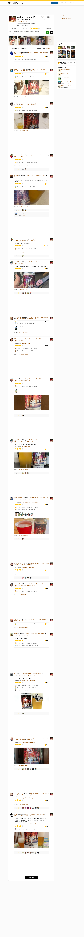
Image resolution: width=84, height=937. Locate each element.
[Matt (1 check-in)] (73, 52)
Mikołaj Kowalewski (19, 103)
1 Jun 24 (16, 765)
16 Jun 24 (16, 574)
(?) (68, 62)
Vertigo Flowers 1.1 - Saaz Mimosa (37, 52)
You (52, 48)
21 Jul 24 (16, 354)
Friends (48, 48)
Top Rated (27, 3)
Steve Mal (20, 213)
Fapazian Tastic (18, 239)
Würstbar (27, 635)
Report (24, 215)
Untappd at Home (30, 441)
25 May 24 (16, 849)
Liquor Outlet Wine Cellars (28, 680)
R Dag (16, 339)
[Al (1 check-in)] (64, 56)
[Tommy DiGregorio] (25, 293)
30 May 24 (16, 804)
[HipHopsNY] (23, 713)
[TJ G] (23, 769)
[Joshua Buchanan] (23, 578)
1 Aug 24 (16, 252)
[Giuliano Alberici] (38, 853)
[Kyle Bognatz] (25, 578)
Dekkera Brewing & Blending (29, 23)
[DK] (33, 853)
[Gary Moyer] (25, 808)
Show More (31, 877)
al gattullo (17, 262)
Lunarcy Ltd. (30, 564)
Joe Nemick (17, 52)
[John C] (23, 210)
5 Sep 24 (16, 206)
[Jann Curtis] (25, 169)
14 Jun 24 (16, 627)
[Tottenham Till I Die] (28, 578)
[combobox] (68, 3)
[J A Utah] (23, 808)
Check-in (47, 32)
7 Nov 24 (16, 165)
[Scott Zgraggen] (23, 256)
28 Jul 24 (16, 332)
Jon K (15, 379)
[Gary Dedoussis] (23, 539)
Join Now (54, 3)
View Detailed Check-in (24, 63)
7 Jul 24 (15, 411)
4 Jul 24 (15, 469)
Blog (22, 3)
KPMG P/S (34, 70)
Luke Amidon (17, 317)
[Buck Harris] (31, 769)
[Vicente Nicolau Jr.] (31, 578)
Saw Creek (28, 380)
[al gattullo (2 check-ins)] (69, 48)
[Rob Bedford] (25, 473)
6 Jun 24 (16, 649)
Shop (41, 3)
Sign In (47, 3)
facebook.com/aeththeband (29, 823)
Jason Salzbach (18, 563)
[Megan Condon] (31, 293)
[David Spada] (31, 853)
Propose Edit (66, 16)
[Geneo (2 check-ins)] (60, 52)
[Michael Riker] (28, 293)
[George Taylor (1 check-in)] (69, 56)
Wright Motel (28, 815)
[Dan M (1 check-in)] (60, 56)
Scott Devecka (18, 497)
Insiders (33, 3)
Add (51, 32)
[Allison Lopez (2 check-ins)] (73, 48)
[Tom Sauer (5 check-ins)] (60, 48)
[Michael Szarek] (28, 473)
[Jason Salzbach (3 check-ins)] (64, 48)
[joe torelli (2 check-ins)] (64, 52)
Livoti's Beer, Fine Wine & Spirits (30, 502)
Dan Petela (17, 619)
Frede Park (30, 499)
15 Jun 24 (16, 594)
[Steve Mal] (25, 210)
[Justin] (23, 169)
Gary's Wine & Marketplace (28, 567)
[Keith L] (23, 293)
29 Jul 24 (16, 289)
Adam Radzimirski (19, 69)
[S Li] (36, 853)
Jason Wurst (17, 155)
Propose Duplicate (66, 18)
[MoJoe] (25, 853)
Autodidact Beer (22, 22)
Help (37, 3)
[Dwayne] (23, 853)
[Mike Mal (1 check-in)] (73, 56)
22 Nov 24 (16, 96)
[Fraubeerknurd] (28, 853)
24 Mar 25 (16, 63)
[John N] (28, 808)
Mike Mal (16, 175)
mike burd (17, 583)
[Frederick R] (23, 415)
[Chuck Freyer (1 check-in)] (69, 52)
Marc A (16, 633)
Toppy (16, 814)
